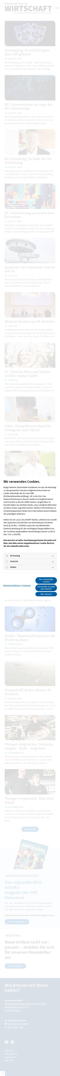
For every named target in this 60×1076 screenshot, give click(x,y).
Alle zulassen (46, 594)
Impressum (26, 585)
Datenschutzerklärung (11, 585)
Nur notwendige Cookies (46, 580)
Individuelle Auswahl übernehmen (46, 587)
